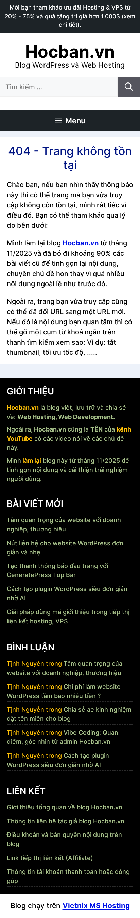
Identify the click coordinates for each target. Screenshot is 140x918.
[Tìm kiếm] (129, 87)
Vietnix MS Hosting (96, 905)
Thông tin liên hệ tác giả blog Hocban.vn (65, 821)
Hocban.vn (70, 51)
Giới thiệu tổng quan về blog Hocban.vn (64, 807)
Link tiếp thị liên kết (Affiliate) (50, 857)
